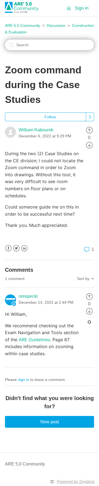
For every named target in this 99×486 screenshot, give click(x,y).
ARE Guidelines (34, 339)
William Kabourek (36, 130)
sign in (23, 379)
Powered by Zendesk (76, 481)
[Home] (23, 11)
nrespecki (28, 296)
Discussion (56, 25)
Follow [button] (50, 117)
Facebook (8, 248)
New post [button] (49, 422)
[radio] (89, 130)
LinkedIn (24, 248)
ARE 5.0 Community (22, 25)
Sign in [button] (82, 8)
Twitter (16, 248)
